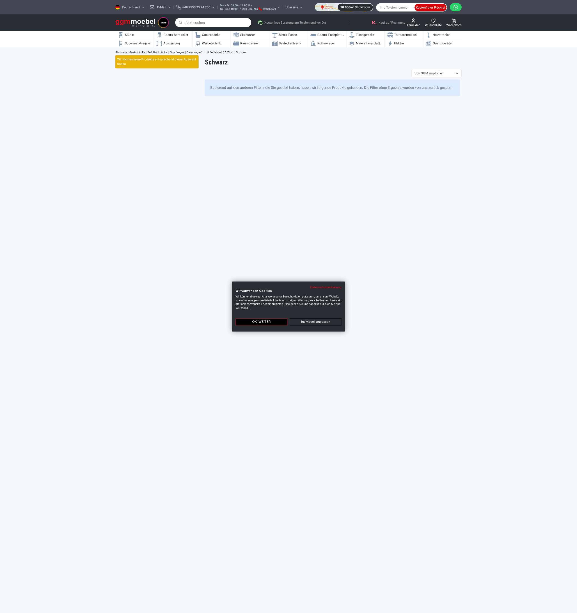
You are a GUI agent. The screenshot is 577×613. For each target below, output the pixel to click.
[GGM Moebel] (135, 23)
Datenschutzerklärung (325, 287)
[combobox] (213, 22)
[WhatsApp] (456, 7)
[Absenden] (180, 22)
